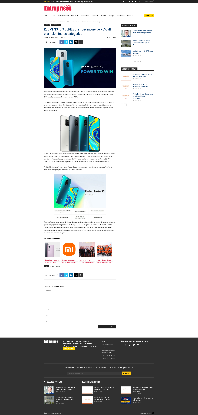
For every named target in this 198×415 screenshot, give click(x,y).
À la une (52, 18)
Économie (74, 18)
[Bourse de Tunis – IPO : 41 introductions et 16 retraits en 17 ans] (126, 89)
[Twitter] (132, 1)
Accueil (46, 24)
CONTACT (103, 344)
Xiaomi (58, 268)
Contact (130, 18)
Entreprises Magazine (52, 39)
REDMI (52, 268)
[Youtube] (135, 1)
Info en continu (63, 18)
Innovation (53, 24)
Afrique (111, 18)
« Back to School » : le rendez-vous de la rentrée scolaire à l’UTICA (68, 1)
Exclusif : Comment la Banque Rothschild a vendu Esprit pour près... (141, 45)
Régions (104, 18)
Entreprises (85, 18)
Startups (95, 18)
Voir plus (136, 63)
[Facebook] (123, 1)
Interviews (121, 18)
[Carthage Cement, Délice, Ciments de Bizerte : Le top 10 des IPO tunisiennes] (126, 79)
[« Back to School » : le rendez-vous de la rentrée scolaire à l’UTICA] (126, 402)
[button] (139, 1)
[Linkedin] (129, 1)
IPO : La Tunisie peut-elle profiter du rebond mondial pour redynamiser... (143, 98)
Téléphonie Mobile (56, 27)
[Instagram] (126, 1)
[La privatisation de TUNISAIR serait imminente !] (126, 55)
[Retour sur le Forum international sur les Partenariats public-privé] (126, 35)
